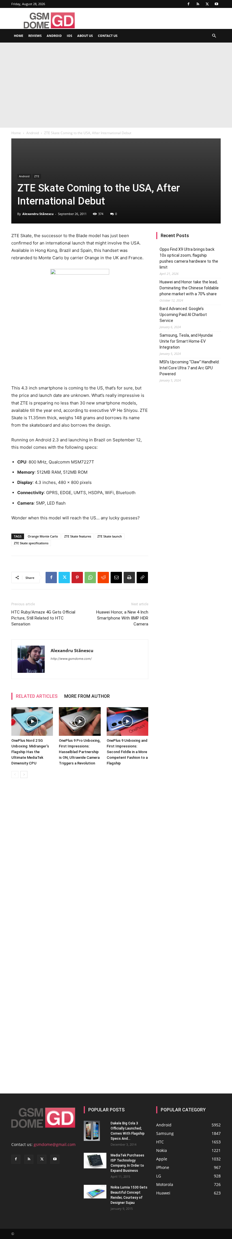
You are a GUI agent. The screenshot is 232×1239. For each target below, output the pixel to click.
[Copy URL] (142, 577)
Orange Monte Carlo (43, 536)
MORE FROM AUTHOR (87, 696)
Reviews (35, 35)
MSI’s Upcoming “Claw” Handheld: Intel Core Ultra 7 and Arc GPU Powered (190, 368)
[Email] (116, 577)
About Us (85, 35)
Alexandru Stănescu (37, 214)
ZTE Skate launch (109, 536)
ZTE (36, 176)
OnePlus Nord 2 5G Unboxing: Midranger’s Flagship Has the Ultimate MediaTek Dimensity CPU (30, 751)
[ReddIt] (103, 577)
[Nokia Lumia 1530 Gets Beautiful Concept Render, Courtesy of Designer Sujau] (95, 1191)
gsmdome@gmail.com (55, 1144)
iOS (69, 35)
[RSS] (198, 4)
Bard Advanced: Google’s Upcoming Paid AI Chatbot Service (183, 314)
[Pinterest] (77, 577)
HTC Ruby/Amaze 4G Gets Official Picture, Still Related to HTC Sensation (43, 618)
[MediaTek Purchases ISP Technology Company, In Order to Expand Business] (95, 1160)
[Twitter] (207, 4)
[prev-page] (14, 774)
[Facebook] (188, 4)
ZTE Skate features (77, 536)
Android (54, 35)
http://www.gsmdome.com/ (71, 659)
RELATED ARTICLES (36, 696)
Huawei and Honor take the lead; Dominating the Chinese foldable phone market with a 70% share (189, 288)
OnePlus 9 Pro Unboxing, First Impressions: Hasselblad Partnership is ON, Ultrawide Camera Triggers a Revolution (79, 751)
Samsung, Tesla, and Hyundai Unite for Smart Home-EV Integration (186, 341)
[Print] (129, 577)
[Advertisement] (116, 85)
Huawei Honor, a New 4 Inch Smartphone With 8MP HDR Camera (122, 618)
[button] (214, 36)
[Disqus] (79, 863)
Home (18, 35)
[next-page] (23, 774)
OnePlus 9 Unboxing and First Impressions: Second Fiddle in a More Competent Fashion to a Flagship (127, 751)
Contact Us (107, 35)
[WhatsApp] (90, 577)
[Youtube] (216, 4)
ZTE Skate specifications (31, 543)
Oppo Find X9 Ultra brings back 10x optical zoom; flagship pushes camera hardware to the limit (189, 258)
